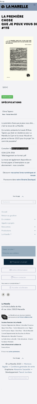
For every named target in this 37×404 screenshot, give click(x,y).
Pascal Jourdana (25, 372)
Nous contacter (20, 277)
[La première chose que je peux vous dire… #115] (18, 58)
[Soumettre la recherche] (33, 202)
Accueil (4, 212)
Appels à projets (7, 223)
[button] (35, 5)
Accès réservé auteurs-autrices (18, 378)
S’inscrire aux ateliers (10, 253)
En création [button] (5, 219)
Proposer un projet (19, 262)
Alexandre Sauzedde (22, 369)
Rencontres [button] (6, 227)
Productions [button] (6, 231)
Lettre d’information (19, 270)
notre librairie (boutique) (26, 180)
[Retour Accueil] (14, 7)
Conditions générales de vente (23, 367)
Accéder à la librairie (20, 288)
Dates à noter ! (8, 249)
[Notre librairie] (18, 238)
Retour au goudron (8, 216)
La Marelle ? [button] (6, 234)
